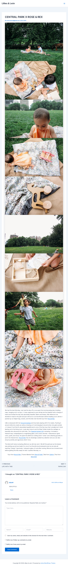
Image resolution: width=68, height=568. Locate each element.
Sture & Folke (39, 454)
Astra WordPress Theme (48, 563)
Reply (11, 490)
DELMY (11, 482)
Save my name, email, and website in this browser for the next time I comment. (30, 535)
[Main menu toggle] (64, 3)
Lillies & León (8, 3)
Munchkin (34, 457)
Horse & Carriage (26, 423)
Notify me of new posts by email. (16, 544)
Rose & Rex (51, 419)
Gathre (52, 454)
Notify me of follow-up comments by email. (18, 540)
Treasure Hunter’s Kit (37, 431)
